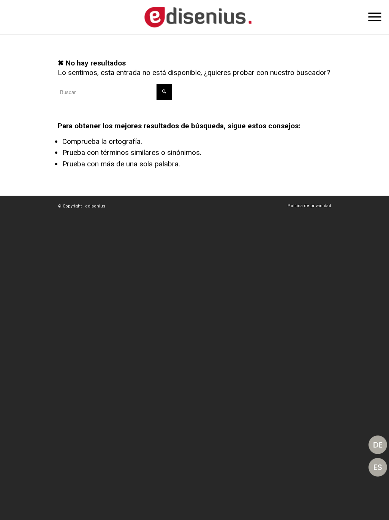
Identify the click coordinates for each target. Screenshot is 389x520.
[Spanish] (377, 467)
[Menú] (372, 17)
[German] (377, 444)
